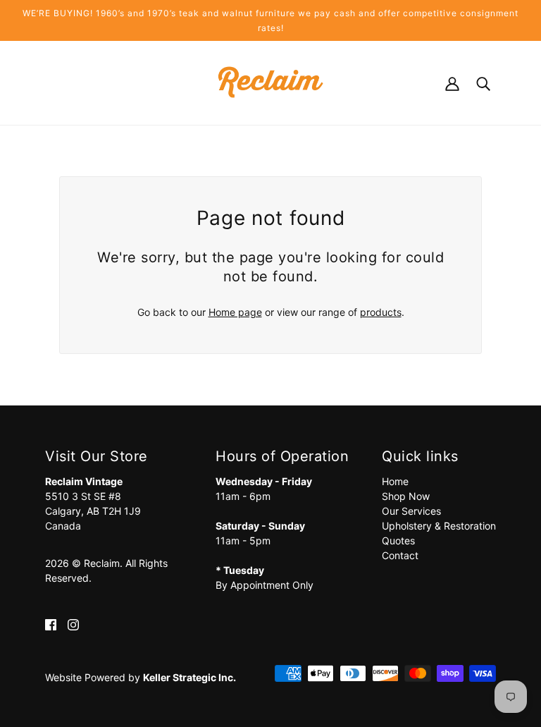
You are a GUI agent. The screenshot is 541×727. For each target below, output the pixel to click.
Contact (400, 555)
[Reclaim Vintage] (271, 81)
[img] (50, 624)
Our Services (411, 511)
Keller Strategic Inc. (189, 677)
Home (395, 481)
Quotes (398, 540)
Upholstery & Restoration (439, 526)
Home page (235, 312)
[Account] (452, 82)
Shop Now (406, 496)
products (381, 312)
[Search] (483, 82)
